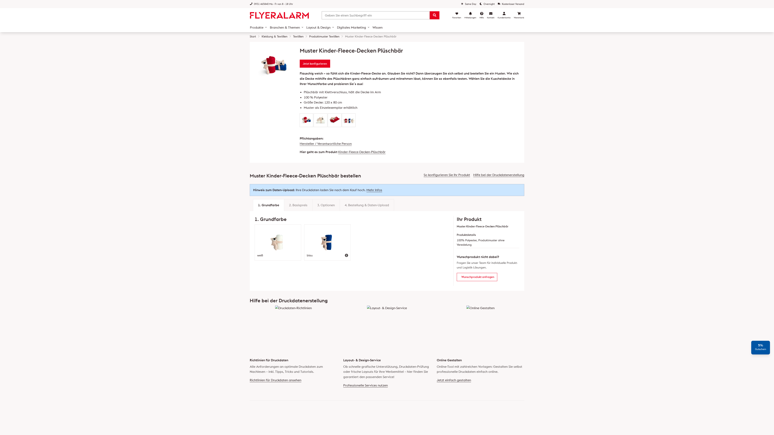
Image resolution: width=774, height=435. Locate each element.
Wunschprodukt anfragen (477, 277)
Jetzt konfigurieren (315, 63)
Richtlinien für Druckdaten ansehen (275, 380)
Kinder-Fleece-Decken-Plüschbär (362, 152)
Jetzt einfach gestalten (454, 380)
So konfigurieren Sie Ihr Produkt (447, 175)
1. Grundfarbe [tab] (268, 205)
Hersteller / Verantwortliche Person (326, 144)
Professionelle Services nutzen (365, 385)
